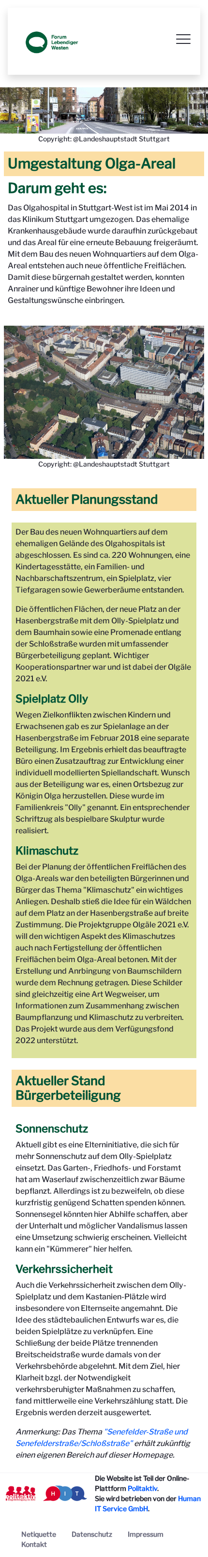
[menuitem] (39, 1534)
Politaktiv (142, 1488)
